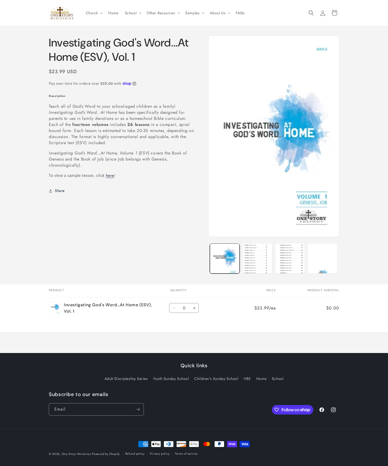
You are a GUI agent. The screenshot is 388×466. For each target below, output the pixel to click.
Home (261, 378)
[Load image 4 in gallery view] (322, 258)
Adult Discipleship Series (126, 378)
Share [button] (60, 190)
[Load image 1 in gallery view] (225, 258)
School (278, 378)
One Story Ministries (76, 454)
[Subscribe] (138, 409)
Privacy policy (159, 453)
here (110, 175)
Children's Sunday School (216, 378)
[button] (94, 12)
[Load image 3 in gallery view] (290, 258)
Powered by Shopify (106, 454)
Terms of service (186, 453)
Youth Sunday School (171, 378)
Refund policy (135, 453)
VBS (247, 378)
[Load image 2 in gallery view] (257, 258)
